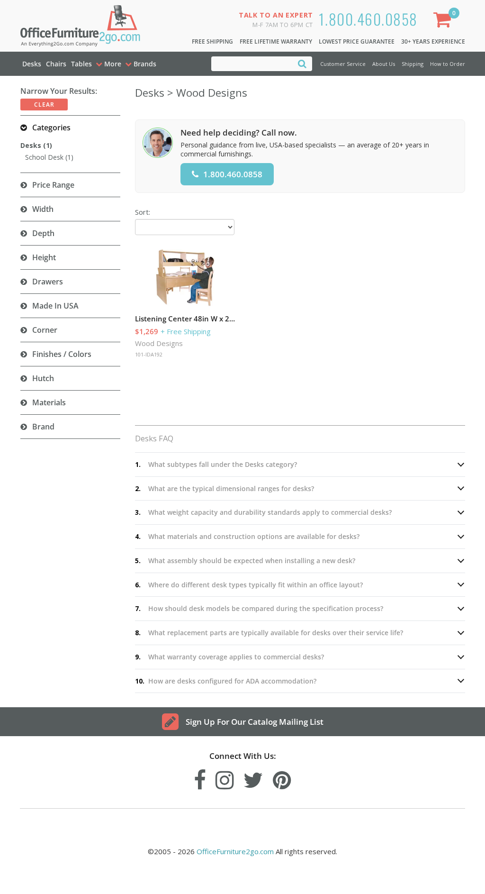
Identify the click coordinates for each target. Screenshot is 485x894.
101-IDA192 (148, 354)
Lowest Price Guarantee (357, 41)
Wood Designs (159, 343)
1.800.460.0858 (368, 19)
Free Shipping (212, 41)
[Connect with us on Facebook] (200, 777)
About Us (383, 63)
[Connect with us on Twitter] (253, 777)
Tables (81, 63)
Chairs (56, 63)
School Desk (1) (49, 157)
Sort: (142, 212)
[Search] (302, 63)
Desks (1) (36, 145)
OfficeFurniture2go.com (235, 851)
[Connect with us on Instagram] (225, 777)
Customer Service (343, 63)
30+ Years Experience (433, 41)
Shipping (412, 63)
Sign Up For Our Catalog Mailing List (254, 721)
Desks (31, 63)
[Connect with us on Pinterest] (282, 777)
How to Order (447, 63)
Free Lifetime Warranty (276, 41)
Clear (44, 104)
